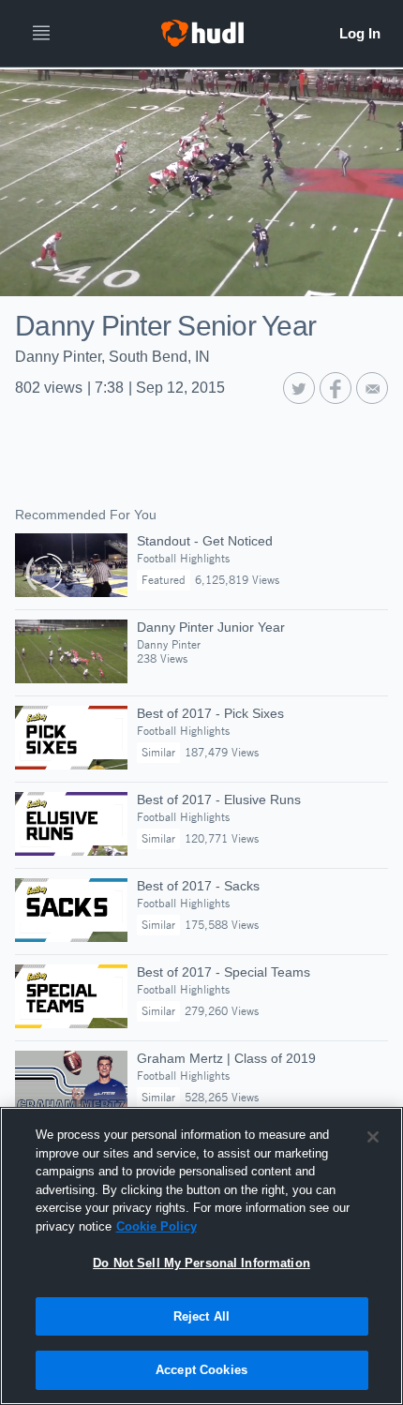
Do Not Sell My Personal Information (201, 1263)
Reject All (201, 1316)
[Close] (373, 1137)
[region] (201, 1256)
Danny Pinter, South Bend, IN (112, 357)
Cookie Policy (156, 1226)
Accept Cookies (201, 1370)
